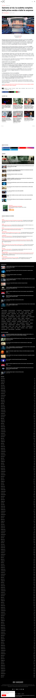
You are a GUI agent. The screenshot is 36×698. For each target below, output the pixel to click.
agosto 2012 (18, 655)
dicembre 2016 (18, 569)
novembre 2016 (18, 570)
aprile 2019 (18, 522)
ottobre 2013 (18, 632)
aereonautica (10, 318)
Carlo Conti (13, 88)
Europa (27, 316)
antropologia (19, 321)
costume (10, 326)
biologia (3, 324)
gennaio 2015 (18, 607)
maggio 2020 (18, 501)
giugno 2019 (18, 519)
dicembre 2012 (18, 648)
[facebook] (6, 148)
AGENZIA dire (8, 5)
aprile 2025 (18, 403)
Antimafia (8, 313)
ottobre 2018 (18, 532)
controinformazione (4, 326)
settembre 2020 (18, 494)
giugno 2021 (18, 479)
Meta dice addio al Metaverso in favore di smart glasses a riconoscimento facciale (19, 199)
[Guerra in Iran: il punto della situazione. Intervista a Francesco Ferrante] (3, 284)
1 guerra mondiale (4, 310)
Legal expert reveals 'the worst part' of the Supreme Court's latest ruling (12, 220)
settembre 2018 (18, 534)
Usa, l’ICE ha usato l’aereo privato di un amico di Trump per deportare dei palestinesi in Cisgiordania (6, 119)
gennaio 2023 (18, 448)
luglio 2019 (18, 517)
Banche (26, 313)
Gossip (20, 88)
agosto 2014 (18, 615)
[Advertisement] (18, 135)
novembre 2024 (18, 411)
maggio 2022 (18, 461)
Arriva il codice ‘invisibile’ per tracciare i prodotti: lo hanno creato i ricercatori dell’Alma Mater (6, 107)
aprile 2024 (18, 423)
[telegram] (14, 149)
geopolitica (30, 327)
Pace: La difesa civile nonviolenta (6, 249)
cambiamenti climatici (11, 324)
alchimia (19, 318)
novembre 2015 (18, 590)
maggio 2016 (18, 580)
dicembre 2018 (18, 529)
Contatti (22, 693)
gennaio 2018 (18, 547)
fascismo (12, 327)
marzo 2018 (18, 544)
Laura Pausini (23, 88)
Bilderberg (7, 315)
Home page (3, 5)
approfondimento (24, 321)
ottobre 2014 (18, 612)
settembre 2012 (18, 653)
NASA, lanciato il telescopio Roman (7, 236)
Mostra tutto (4, 259)
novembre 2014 (18, 610)
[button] (1, 1)
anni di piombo (4, 321)
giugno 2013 (18, 638)
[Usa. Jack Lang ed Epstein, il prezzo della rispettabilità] (4, 191)
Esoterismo (23, 316)
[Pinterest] (17, 92)
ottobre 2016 (18, 572)
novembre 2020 (18, 491)
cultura (16, 326)
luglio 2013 (18, 637)
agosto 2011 (18, 675)
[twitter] (14, 148)
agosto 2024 (18, 416)
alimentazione (28, 318)
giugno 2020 (18, 499)
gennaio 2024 (18, 428)
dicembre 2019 (18, 509)
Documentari (18, 316)
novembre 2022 (18, 451)
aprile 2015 (18, 602)
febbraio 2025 (18, 406)
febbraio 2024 (18, 426)
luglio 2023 (18, 438)
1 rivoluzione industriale (11, 310)
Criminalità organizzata (11, 316)
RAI (30, 88)
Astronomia (21, 313)
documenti (23, 326)
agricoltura (14, 318)
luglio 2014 (18, 617)
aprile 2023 (18, 443)
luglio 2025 (18, 398)
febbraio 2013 (18, 645)
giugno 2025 (18, 400)
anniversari (8, 321)
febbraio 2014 (18, 625)
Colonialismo (23, 315)
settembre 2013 (18, 633)
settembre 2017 (18, 554)
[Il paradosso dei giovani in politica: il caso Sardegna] (4, 175)
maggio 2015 (18, 600)
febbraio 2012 (18, 665)
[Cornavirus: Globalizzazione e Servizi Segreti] (5, 205)
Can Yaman (9, 88)
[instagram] (30, 148)
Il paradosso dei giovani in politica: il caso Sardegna (14, 274)
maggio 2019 (18, 521)
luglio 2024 (18, 418)
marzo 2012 (18, 663)
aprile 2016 (18, 582)
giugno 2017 (18, 559)
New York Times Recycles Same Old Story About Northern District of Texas (12, 228)
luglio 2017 (18, 557)
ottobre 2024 (18, 413)
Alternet (3, 219)
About (16, 693)
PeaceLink (3, 248)
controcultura (28, 324)
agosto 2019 (18, 516)
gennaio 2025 (18, 408)
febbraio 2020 (18, 506)
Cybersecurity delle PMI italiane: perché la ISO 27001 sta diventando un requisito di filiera (20, 182)
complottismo (18, 324)
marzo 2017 (18, 564)
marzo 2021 (18, 484)
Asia (17, 313)
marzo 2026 (18, 385)
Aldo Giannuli (10, 205)
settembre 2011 (18, 673)
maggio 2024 (18, 421)
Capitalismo (12, 315)
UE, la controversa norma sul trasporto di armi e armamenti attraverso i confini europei (20, 186)
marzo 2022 (18, 464)
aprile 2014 (18, 622)
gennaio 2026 (18, 388)
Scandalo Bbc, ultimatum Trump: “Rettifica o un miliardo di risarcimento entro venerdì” (29, 119)
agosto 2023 (18, 436)
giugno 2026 (18, 380)
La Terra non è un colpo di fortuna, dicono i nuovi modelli (10, 257)
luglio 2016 (18, 577)
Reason (3, 227)
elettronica (7, 327)
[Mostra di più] (20, 92)
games (27, 327)
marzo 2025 (18, 405)
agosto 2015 (18, 595)
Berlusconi (29, 313)
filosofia (18, 327)
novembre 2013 (18, 630)
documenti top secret (29, 326)
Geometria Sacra (31, 316)
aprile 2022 (18, 463)
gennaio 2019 (18, 527)
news (29, 88)
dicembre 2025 (18, 390)
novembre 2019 (18, 511)
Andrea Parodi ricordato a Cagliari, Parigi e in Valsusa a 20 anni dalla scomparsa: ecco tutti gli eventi (20, 351)
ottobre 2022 (18, 453)
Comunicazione (29, 315)
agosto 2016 (18, 575)
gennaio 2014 (18, 627)
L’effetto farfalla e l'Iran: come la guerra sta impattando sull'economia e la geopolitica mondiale (20, 355)
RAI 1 (32, 88)
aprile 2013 (18, 642)
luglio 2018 (18, 537)
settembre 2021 (18, 474)
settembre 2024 (18, 415)
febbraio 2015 (18, 605)
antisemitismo (14, 321)
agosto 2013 (18, 635)
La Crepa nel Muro (4, 256)
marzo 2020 (18, 504)
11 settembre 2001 (19, 310)
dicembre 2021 (18, 469)
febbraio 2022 (18, 466)
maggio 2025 (18, 401)
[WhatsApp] (15, 92)
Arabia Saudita (13, 313)
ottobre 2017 (18, 552)
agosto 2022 (18, 456)
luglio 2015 (18, 597)
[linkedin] (6, 149)
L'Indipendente (4, 235)
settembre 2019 (18, 514)
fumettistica (22, 327)
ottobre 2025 (18, 393)
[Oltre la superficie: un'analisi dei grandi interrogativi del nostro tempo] (3, 360)
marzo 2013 (18, 643)
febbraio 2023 (18, 446)
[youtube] (22, 148)
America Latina (4, 313)
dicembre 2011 (18, 668)
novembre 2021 (18, 471)
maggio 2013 (18, 640)
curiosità (17, 88)
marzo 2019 (18, 524)
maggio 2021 (18, 481)
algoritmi (23, 318)
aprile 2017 (18, 562)
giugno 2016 (18, 579)
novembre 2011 (18, 670)
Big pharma (3, 315)
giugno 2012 (18, 658)
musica (27, 88)
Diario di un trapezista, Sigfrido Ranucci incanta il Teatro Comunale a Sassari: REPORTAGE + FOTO (20, 292)
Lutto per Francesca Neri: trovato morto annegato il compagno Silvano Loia (13, 244)
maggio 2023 (18, 441)
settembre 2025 (18, 395)
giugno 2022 (18, 459)
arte (29, 321)
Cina (16, 315)
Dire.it (3, 243)
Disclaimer (19, 693)
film (15, 327)
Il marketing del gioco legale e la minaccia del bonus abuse (15, 299)
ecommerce (3, 327)
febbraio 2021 (18, 486)
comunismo (23, 324)
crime (13, 326)
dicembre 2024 (18, 410)
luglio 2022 (18, 458)
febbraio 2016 (18, 585)
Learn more (7, 693)
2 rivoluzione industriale (26, 310)
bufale (6, 324)
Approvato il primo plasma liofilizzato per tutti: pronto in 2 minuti (11, 232)
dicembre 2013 (18, 628)
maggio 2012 (18, 660)
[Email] (18, 92)
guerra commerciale (11, 329)
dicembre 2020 (18, 489)
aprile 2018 (18, 542)
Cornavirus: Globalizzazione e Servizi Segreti (15, 206)
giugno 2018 (18, 539)
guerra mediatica (18, 329)
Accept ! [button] (4, 695)
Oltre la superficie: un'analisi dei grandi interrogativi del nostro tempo (16, 359)
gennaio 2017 (18, 567)
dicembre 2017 (18, 549)
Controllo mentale (4, 316)
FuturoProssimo (4, 231)
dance (20, 326)
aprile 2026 (18, 383)
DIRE (18, 37)
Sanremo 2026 (7, 89)
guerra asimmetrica (4, 329)
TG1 (10, 89)
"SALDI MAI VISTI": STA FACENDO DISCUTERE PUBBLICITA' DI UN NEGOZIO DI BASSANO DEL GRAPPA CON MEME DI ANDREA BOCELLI (20, 170)
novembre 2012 (18, 650)
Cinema (19, 315)
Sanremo (3, 89)
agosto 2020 (18, 496)
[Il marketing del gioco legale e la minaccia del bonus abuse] (3, 300)
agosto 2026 (18, 378)
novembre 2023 (18, 431)
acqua (6, 318)
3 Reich (32, 310)
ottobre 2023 (18, 433)
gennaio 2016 (18, 587)
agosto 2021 (18, 476)
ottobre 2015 (18, 592)
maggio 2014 (18, 620)
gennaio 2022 (18, 468)
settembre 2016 (18, 574)
